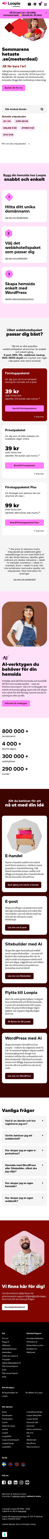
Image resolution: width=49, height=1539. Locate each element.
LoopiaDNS (6, 1436)
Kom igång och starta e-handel (23, 885)
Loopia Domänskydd (10, 1440)
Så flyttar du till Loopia (19, 1021)
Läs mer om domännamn (16, 217)
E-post (4, 1422)
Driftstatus (31, 1342)
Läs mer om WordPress (19, 1076)
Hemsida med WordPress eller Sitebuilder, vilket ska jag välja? (21, 1168)
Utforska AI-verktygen (16, 703)
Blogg (4, 1342)
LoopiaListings (8, 1443)
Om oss (5, 1338)
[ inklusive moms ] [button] (19, 1496)
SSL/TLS (30, 1433)
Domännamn (7, 1415)
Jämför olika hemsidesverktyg (19, 299)
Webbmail (31, 1352)
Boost (4, 1412)
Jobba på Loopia (9, 1356)
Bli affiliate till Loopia (34, 1393)
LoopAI (5, 1433)
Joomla (5, 1429)
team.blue (22, 1511)
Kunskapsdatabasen (15, 1307)
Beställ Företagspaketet (25, 408)
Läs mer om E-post (17, 927)
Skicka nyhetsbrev (34, 1429)
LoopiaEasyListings (34, 1412)
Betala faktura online (35, 1345)
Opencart (30, 1426)
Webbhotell (31, 1440)
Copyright (6, 1359)
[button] (42, 109)
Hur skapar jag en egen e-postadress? (20, 1152)
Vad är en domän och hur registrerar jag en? (20, 1122)
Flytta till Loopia (8, 1426)
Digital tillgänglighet (10, 1363)
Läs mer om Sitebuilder (19, 976)
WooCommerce (33, 1447)
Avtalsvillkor (6, 1352)
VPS (28, 1436)
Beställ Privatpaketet (24, 465)
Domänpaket (7, 1419)
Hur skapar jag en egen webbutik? (19, 1199)
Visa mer (40, 416)
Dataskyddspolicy (9, 1349)
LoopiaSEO (6, 1447)
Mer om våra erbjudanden (14, 143)
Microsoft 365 (32, 1422)
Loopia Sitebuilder (34, 1415)
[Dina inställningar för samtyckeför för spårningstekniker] (4, 1534)
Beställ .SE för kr (13, 88)
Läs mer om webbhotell (16, 258)
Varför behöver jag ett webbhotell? (18, 1137)
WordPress (31, 1443)
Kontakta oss (32, 1349)
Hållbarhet (6, 1345)
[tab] (24, 143)
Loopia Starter (32, 1419)
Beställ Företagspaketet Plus (24, 522)
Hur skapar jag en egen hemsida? (19, 1185)
